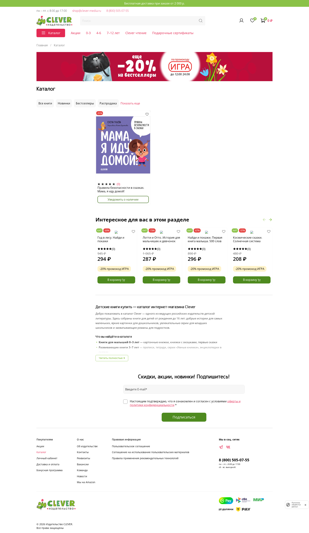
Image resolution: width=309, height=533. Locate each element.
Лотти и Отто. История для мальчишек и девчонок (161, 239)
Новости (82, 476)
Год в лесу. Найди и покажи (110, 239)
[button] (264, 219)
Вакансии (83, 464)
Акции (75, 33)
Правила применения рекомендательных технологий (145, 458)
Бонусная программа (49, 470)
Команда (82, 470)
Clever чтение (135, 33)
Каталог (41, 452)
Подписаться (184, 417)
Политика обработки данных (296, 505)
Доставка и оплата (47, 464)
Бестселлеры (85, 103)
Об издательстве (87, 446)
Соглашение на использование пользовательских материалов (150, 452)
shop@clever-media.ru (86, 11)
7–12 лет (113, 33)
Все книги (45, 103)
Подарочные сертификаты (172, 33)
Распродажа (108, 103)
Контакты (83, 452)
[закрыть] (305, 504)
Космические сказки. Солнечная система (247, 239)
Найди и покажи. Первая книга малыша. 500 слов (205, 239)
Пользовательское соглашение (131, 446)
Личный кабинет (46, 458)
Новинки (64, 103)
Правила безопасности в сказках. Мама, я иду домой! (120, 189)
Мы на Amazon (86, 482)
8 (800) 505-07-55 (117, 11)
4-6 (98, 33)
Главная (42, 45)
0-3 (88, 33)
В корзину (114, 280)
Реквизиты (83, 458)
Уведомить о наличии (123, 199)
